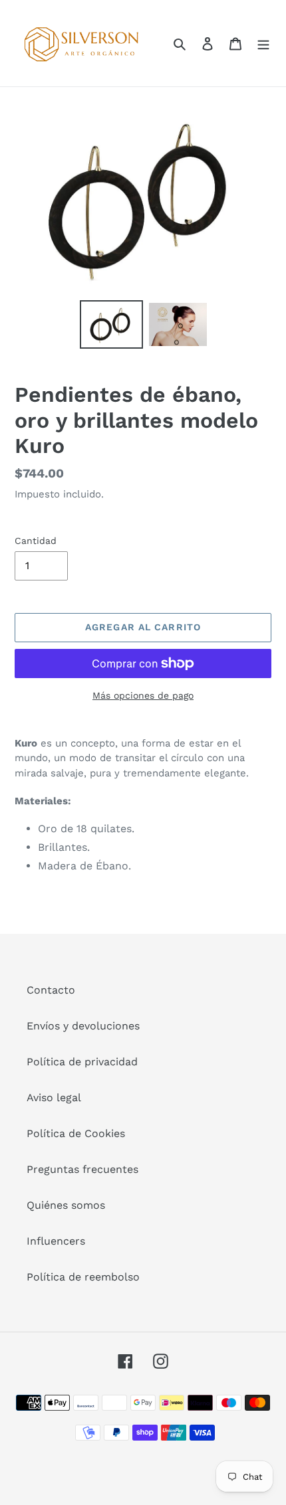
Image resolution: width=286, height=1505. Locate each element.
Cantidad (36, 540)
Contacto (51, 990)
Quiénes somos (66, 1205)
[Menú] (263, 43)
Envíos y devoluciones (83, 1025)
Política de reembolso (83, 1277)
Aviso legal (54, 1097)
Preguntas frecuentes (82, 1169)
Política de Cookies (76, 1133)
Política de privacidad (82, 1061)
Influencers (56, 1241)
